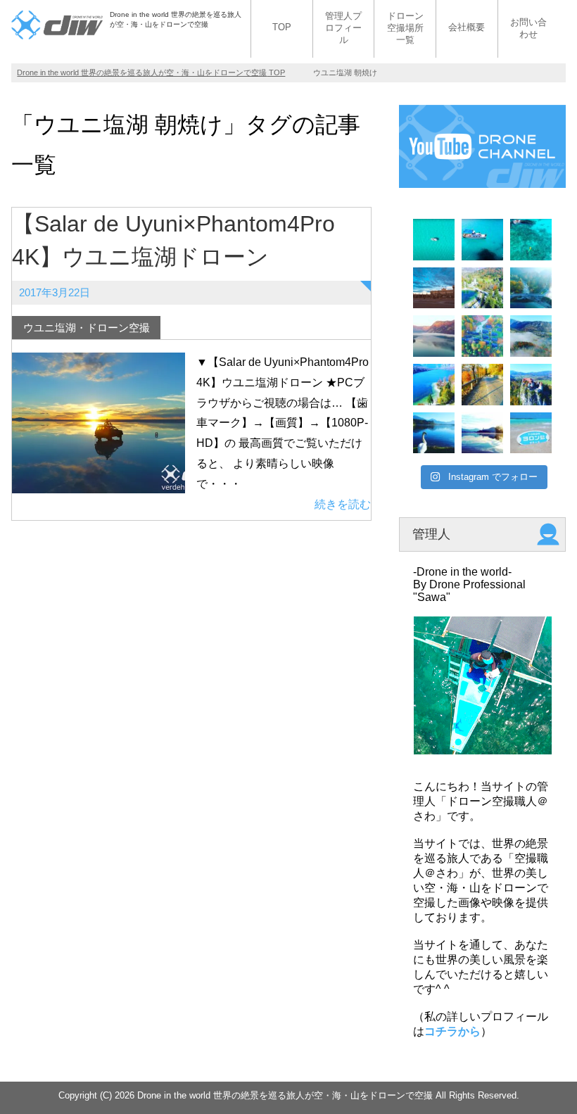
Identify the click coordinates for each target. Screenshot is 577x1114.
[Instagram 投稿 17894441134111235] (434, 384)
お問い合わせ (528, 28)
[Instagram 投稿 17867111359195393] (531, 288)
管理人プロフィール (343, 28)
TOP (281, 27)
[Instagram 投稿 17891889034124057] (482, 384)
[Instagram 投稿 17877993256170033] (434, 336)
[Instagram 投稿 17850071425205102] (482, 288)
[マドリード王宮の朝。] (434, 288)
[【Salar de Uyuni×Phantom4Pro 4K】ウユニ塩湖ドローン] (98, 482)
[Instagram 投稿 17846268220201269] (531, 433)
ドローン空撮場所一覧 (405, 28)
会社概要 (466, 27)
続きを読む (343, 504)
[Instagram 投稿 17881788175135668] (482, 433)
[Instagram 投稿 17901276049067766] (531, 384)
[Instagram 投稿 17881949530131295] (434, 433)
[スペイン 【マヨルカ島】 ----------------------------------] (434, 239)
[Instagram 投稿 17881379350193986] (482, 336)
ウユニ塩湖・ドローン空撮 (86, 328)
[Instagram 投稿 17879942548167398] (531, 336)
